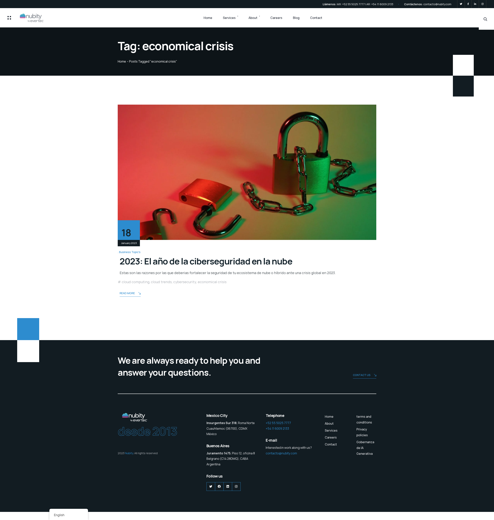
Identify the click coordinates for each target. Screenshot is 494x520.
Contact (316, 18)
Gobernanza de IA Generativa (365, 448)
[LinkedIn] (475, 4)
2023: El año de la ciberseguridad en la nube (206, 261)
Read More (127, 293)
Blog (296, 18)
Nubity (129, 453)
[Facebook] (468, 4)
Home (208, 18)
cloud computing (135, 281)
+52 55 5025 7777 (278, 423)
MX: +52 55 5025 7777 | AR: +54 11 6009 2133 (365, 4)
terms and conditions (364, 419)
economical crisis (212, 281)
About (253, 18)
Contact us (361, 375)
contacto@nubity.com (437, 4)
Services (229, 18)
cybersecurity (184, 281)
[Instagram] (482, 4)
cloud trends (161, 281)
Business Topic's (129, 252)
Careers (276, 18)
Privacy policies (362, 432)
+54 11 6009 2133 (277, 428)
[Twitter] (461, 4)
